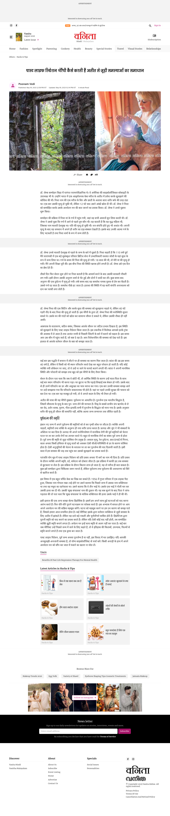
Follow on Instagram (83, 697)
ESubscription (154, 39)
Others (12, 57)
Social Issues (93, 764)
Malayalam (88, 41)
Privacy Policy (132, 791)
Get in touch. (97, 19)
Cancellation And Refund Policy (140, 797)
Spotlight (37, 48)
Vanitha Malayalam (18, 768)
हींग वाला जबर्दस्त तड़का (69, 607)
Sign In (157, 25)
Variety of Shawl (70, 676)
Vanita (27, 33)
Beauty (88, 48)
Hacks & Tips (22, 57)
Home (12, 48)
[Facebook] (16, 25)
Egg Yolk (53, 676)
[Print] (87, 175)
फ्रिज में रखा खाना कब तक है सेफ (70, 583)
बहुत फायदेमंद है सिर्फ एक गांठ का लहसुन (115, 632)
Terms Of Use (132, 794)
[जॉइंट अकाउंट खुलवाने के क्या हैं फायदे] (96, 583)
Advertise (52, 779)
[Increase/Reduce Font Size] (96, 175)
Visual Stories (135, 48)
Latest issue (30, 39)
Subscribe (52, 768)
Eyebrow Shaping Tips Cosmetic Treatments (105, 676)
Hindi (79, 41)
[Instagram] (11, 25)
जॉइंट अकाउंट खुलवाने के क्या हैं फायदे (117, 583)
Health (77, 48)
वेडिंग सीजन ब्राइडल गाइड (69, 632)
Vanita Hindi (15, 764)
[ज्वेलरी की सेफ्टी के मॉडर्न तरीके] (96, 608)
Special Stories (104, 48)
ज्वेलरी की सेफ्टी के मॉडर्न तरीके (115, 607)
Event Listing (54, 772)
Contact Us (53, 783)
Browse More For (85, 669)
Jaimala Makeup (140, 676)
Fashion (24, 48)
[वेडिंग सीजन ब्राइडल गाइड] (50, 632)
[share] (78, 175)
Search (149, 25)
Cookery (65, 48)
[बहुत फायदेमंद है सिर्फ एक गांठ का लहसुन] (96, 632)
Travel (120, 48)
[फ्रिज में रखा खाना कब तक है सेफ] (50, 583)
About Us (52, 764)
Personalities (93, 768)
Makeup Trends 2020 (32, 676)
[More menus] (11, 37)
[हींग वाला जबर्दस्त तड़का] (50, 608)
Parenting (51, 48)
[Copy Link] (92, 175)
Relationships (153, 48)
